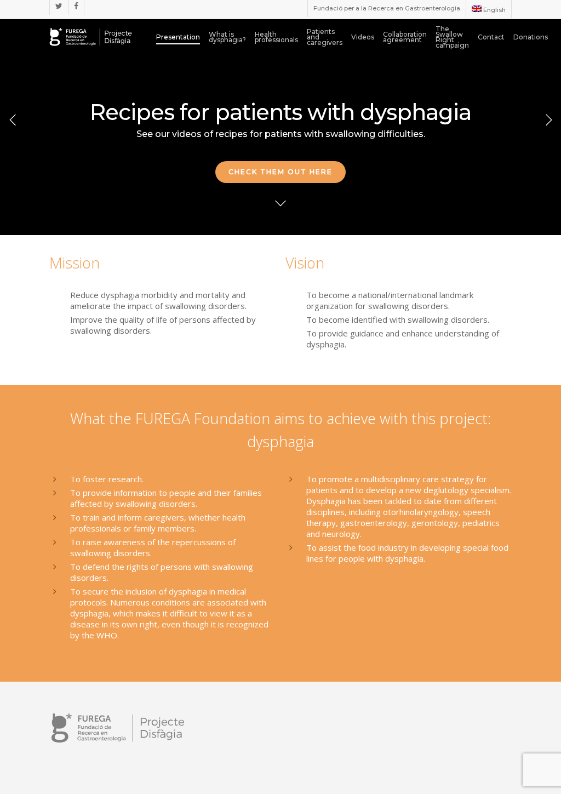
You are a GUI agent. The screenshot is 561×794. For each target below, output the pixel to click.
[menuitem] (488, 9)
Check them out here (280, 172)
